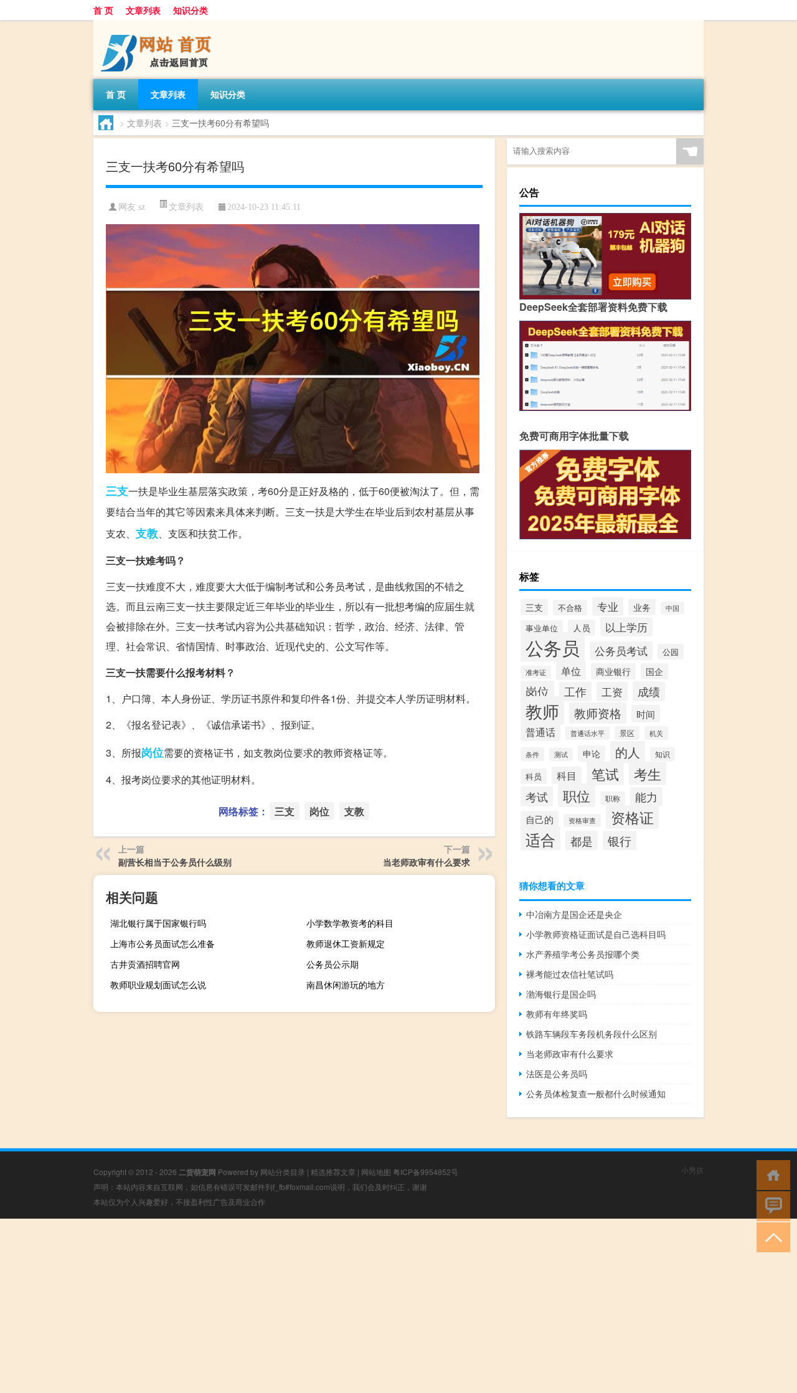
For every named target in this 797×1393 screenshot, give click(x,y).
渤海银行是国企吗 (561, 994)
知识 (662, 754)
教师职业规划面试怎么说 (158, 984)
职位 (576, 795)
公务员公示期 (332, 964)
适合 (540, 839)
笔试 (605, 773)
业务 (642, 607)
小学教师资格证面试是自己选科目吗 (596, 934)
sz (141, 207)
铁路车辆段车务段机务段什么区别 (591, 1033)
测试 (561, 754)
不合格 (570, 607)
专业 (607, 606)
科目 (567, 775)
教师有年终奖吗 (556, 1014)
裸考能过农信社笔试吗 (569, 974)
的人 (627, 752)
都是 (581, 841)
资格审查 (582, 820)
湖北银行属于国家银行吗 (158, 923)
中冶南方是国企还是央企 (574, 914)
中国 (672, 608)
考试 (537, 796)
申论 (591, 753)
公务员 (553, 647)
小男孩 (692, 1169)
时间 (645, 713)
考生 (647, 773)
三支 (117, 491)
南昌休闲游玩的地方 (345, 984)
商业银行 (613, 671)
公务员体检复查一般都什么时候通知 (596, 1093)
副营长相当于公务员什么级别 (175, 862)
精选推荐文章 (333, 1171)
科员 (534, 776)
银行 (619, 841)
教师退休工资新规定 (345, 943)
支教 (147, 533)
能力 (646, 797)
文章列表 (143, 10)
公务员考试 (621, 650)
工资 (612, 691)
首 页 (103, 10)
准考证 (536, 672)
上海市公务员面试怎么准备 (162, 943)
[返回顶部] (771, 1236)
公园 (671, 652)
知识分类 (190, 10)
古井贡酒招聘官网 (145, 964)
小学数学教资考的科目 (350, 923)
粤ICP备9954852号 (425, 1171)
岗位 (152, 752)
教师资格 (597, 713)
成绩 (649, 691)
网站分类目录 (282, 1171)
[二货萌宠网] (158, 24)
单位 (571, 670)
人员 (581, 627)
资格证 (632, 817)
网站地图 (376, 1171)
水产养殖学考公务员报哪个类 (582, 954)
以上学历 (626, 627)
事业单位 (542, 628)
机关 (656, 733)
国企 (654, 671)
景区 (627, 733)
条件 (532, 754)
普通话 (540, 732)
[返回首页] (771, 1174)
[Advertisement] (373, 1306)
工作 (575, 691)
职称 (612, 798)
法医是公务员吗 (556, 1073)
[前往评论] (771, 1205)
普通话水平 (587, 733)
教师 (542, 710)
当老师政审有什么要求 (426, 862)
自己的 (540, 819)
